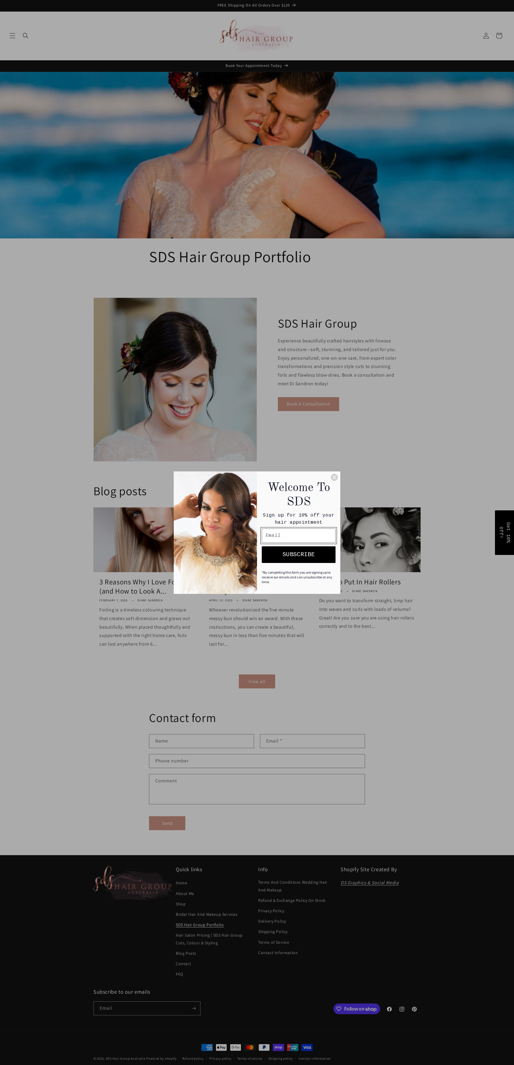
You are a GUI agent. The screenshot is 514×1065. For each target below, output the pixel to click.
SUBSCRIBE (299, 554)
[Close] (334, 477)
